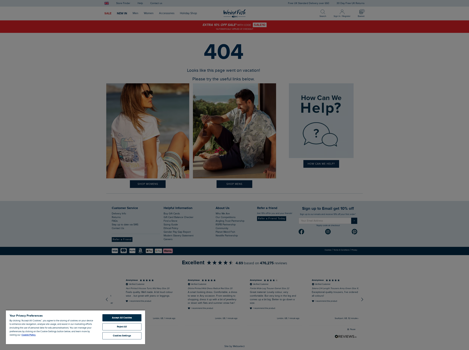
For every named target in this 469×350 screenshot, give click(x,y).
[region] (75, 327)
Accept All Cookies (122, 317)
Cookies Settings (122, 335)
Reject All (122, 326)
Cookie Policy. (28, 334)
